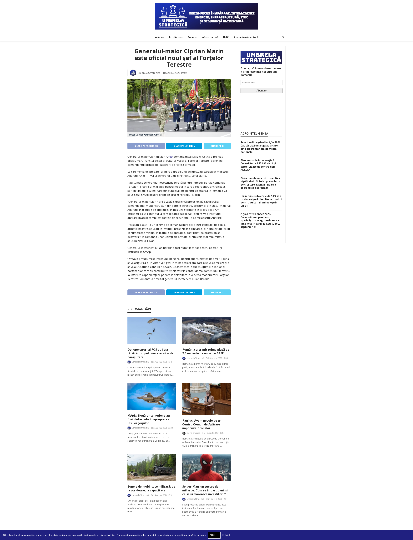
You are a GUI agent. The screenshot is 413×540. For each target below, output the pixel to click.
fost (170, 156)
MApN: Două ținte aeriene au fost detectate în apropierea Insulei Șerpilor (148, 419)
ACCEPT (214, 535)
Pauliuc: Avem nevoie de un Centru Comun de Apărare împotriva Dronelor (202, 424)
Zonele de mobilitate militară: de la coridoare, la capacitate (151, 488)
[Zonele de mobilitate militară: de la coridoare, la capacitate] (151, 467)
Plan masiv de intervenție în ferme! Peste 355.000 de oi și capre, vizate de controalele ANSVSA (258, 165)
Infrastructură (210, 37)
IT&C (226, 37)
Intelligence (176, 37)
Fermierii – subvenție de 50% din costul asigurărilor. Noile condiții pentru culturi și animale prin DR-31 (261, 200)
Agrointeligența (254, 133)
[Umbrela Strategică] (206, 16)
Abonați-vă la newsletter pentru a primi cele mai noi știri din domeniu (261, 71)
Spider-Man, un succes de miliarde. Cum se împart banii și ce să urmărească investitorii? (205, 490)
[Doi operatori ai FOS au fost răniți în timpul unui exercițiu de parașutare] (151, 330)
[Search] (283, 37)
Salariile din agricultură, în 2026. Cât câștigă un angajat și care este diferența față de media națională (261, 147)
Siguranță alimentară (245, 37)
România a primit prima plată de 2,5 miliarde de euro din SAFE (205, 351)
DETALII (226, 535)
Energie (192, 37)
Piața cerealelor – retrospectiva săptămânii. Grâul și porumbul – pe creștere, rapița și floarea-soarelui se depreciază (260, 183)
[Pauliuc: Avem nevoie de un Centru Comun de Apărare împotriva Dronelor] (206, 399)
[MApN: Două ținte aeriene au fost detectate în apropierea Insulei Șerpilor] (151, 396)
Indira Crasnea (193, 433)
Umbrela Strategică (148, 72)
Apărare (159, 37)
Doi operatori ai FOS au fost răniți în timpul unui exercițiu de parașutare (150, 353)
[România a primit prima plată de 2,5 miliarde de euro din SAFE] (206, 330)
